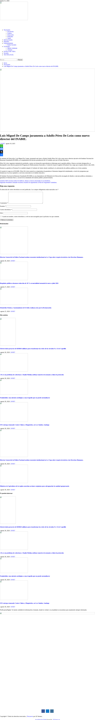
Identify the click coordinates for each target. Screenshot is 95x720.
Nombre (3, 206)
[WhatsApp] (47, 145)
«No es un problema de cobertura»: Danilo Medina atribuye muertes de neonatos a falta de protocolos (32, 374)
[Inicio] (0, 27)
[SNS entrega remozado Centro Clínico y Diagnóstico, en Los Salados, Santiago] (14, 421)
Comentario (4, 203)
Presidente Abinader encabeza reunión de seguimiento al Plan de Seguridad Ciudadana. (28, 182)
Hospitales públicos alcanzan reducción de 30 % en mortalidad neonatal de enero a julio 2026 (29, 283)
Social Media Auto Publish (40, 719)
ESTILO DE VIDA (9, 51)
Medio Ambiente (12, 48)
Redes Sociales (11, 45)
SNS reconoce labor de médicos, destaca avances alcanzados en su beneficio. (25, 181)
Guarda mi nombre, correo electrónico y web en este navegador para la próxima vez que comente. (30, 216)
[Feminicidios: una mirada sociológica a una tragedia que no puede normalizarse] (14, 394)
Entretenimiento (8, 43)
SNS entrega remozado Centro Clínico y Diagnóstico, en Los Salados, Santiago (24, 425)
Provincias (10, 31)
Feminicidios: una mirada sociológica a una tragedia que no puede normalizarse (25, 398)
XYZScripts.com (56, 719)
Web (1, 213)
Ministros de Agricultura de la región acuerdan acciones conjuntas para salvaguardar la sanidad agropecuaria (34, 486)
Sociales (6, 53)
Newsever (30, 716)
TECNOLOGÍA (9, 55)
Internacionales (8, 40)
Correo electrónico (6, 209)
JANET (2, 143)
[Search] (0, 58)
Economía (7, 46)
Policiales (10, 36)
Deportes (6, 41)
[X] (47, 151)
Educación (10, 35)
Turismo (9, 50)
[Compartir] (47, 154)
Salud (9, 38)
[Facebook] (47, 148)
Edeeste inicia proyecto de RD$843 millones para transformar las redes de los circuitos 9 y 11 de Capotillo (33, 348)
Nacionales (7, 30)
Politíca (9, 33)
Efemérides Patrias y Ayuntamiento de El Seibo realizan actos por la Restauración (25, 308)
